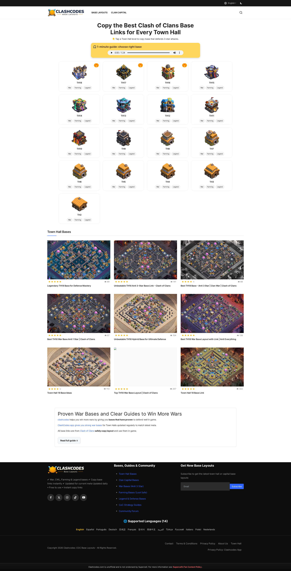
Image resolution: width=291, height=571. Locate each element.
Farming (78, 88)
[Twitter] (58, 497)
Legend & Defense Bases (132, 498)
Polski (198, 529)
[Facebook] (50, 497)
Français (132, 529)
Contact (169, 543)
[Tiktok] (75, 497)
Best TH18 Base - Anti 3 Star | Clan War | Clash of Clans (209, 285)
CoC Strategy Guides (130, 504)
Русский (179, 529)
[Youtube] (83, 497)
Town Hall (236, 543)
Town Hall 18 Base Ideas (59, 392)
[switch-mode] (241, 3)
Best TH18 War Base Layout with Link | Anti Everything (208, 339)
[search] (241, 12)
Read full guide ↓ (69, 440)
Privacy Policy (207, 543)
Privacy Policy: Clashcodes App (224, 549)
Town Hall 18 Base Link (192, 392)
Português (101, 529)
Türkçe (169, 529)
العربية (161, 529)
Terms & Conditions (186, 543)
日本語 (122, 529)
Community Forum (129, 511)
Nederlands (209, 529)
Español (90, 529)
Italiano (189, 529)
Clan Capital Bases (129, 480)
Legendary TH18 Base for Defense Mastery (69, 285)
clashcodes (63, 419)
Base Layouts (99, 12)
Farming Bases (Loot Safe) (133, 492)
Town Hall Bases (128, 473)
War (69, 88)
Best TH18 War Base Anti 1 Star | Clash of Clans (71, 339)
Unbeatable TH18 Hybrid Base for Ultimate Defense (140, 339)
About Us (223, 543)
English (231, 3)
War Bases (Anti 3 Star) (131, 486)
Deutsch (113, 529)
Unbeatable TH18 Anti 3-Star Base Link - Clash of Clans (142, 285)
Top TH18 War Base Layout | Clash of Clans (136, 392)
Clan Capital (119, 12)
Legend (87, 88)
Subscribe (237, 486)
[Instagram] (67, 497)
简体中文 (151, 529)
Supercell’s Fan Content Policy (187, 567)
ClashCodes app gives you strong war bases (80, 425)
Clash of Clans (86, 431)
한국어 (141, 529)
